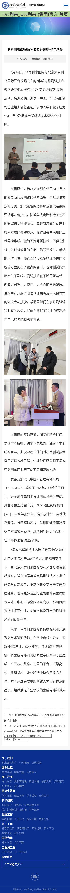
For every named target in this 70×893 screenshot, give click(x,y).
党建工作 (7, 814)
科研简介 (7, 805)
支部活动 (19, 819)
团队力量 (19, 772)
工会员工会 (8, 847)
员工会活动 (20, 852)
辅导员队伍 (8, 828)
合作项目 (19, 842)
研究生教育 (8, 790)
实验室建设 (20, 781)
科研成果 (34, 809)
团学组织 (37, 828)
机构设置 (37, 762)
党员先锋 (44, 819)
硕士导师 (19, 795)
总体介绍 (7, 772)
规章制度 (7, 833)
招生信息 (7, 786)
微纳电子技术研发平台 (26, 805)
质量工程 (34, 781)
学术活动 (32, 795)
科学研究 (7, 800)
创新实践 (46, 781)
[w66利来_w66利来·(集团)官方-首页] (35, 5)
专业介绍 (7, 781)
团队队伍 (7, 767)
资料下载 (32, 819)
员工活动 (49, 828)
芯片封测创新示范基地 (14, 809)
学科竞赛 (59, 781)
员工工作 (7, 823)
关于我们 (7, 758)
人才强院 (32, 772)
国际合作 (7, 837)
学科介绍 (7, 795)
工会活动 (7, 852)
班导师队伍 (23, 828)
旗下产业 (7, 776)
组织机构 (7, 819)
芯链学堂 (19, 786)
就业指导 (19, 833)
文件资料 (44, 795)
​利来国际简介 (9, 762)
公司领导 (24, 762)
